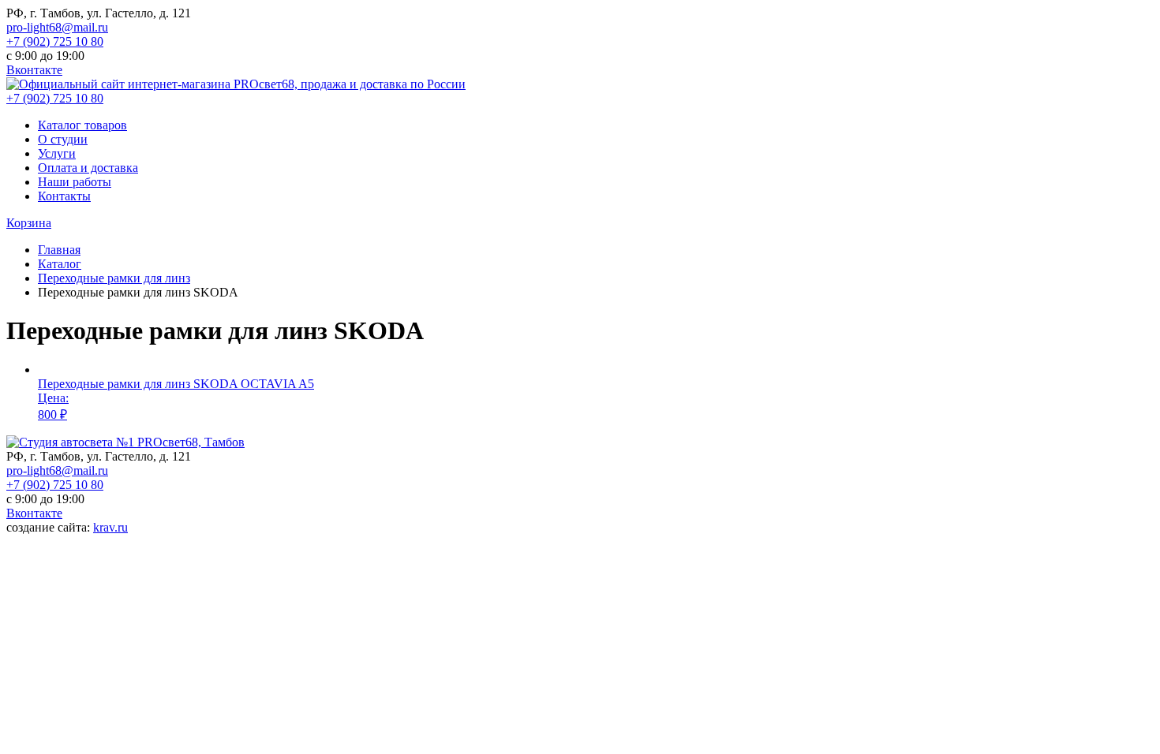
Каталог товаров (82, 125)
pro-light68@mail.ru (57, 27)
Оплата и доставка (88, 167)
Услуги (57, 153)
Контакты (64, 196)
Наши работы (74, 181)
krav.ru (110, 527)
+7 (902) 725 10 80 (54, 41)
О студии (63, 139)
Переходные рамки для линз (114, 278)
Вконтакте (34, 70)
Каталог (59, 264)
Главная (59, 249)
